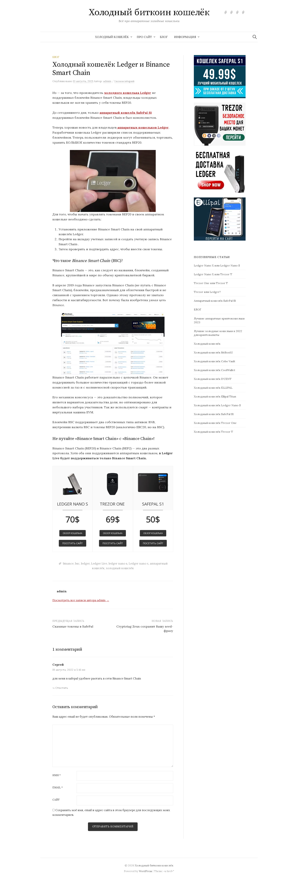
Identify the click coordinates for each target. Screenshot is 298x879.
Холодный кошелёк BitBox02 (213, 352)
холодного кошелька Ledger (127, 93)
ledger (85, 563)
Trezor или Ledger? (207, 292)
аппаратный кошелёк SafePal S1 (126, 113)
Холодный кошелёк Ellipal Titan (215, 396)
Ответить (61, 687)
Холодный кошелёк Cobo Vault (214, 361)
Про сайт (144, 37)
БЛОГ (164, 37)
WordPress (145, 871)
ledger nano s (117, 563)
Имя (56, 775)
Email (57, 787)
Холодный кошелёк (112, 37)
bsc (77, 563)
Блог (55, 57)
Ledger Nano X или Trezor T (213, 274)
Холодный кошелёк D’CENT (212, 379)
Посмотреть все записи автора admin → (80, 600)
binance (68, 563)
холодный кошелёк (120, 568)
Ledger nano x (138, 563)
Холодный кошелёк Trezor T (213, 431)
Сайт (56, 800)
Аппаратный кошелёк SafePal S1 (215, 300)
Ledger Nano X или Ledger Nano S (217, 265)
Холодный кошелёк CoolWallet (214, 370)
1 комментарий (124, 81)
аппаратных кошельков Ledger (143, 127)
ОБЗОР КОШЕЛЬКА (72, 533)
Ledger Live (99, 563)
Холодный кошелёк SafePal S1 (214, 414)
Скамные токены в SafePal (72, 626)
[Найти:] (255, 37)
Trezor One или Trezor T (211, 283)
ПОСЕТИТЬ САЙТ (72, 543)
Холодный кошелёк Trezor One (215, 423)
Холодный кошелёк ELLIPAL (213, 387)
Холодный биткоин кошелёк (149, 12)
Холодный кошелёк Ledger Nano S (217, 405)
